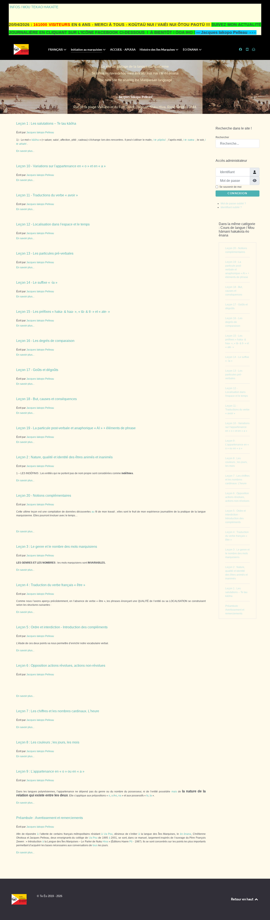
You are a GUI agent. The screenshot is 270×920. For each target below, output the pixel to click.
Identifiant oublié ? (231, 207)
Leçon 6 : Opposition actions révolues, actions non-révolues (60, 665)
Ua (105, 833)
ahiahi (22, 143)
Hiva (105, 841)
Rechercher (222, 137)
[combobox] (237, 143)
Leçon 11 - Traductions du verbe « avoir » (47, 195)
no (115, 795)
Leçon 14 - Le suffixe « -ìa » (36, 282)
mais (174, 791)
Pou (110, 833)
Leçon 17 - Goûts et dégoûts (37, 370)
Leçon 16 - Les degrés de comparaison (45, 341)
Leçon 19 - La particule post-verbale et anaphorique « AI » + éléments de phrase (76, 428)
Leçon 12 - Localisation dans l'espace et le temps (53, 224)
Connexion (237, 193)
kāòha (35, 139)
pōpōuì (162, 139)
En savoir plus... (25, 151)
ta (151, 795)
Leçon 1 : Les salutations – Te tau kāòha (46, 123)
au (93, 511)
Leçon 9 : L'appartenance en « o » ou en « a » (50, 771)
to (147, 795)
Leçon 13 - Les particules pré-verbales (44, 253)
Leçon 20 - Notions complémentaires (43, 495)
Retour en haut (242, 899)
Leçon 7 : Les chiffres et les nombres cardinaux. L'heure (57, 711)
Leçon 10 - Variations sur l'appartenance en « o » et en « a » (61, 166)
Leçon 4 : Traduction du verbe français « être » (50, 585)
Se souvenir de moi (230, 186)
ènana (187, 833)
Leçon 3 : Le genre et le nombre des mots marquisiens (56, 546)
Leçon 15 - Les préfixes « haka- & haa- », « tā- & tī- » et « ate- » (63, 311)
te (155, 139)
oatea (191, 139)
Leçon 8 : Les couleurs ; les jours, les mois (47, 742)
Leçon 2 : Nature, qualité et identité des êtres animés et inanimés (64, 457)
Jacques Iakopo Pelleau (135, 97)
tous (95, 845)
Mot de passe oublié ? (233, 203)
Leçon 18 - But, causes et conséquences (46, 399)
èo (181, 833)
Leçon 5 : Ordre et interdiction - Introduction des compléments (62, 627)
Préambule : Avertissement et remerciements (49, 818)
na (119, 795)
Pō (130, 841)
